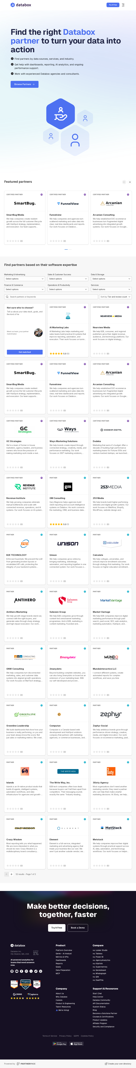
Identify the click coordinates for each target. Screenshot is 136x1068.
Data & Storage (97, 274)
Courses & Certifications (103, 1017)
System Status (99, 1007)
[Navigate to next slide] (130, 182)
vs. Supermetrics (100, 967)
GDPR (76, 1036)
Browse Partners (22, 84)
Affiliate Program (100, 1023)
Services (95, 285)
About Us (60, 993)
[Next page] (11, 874)
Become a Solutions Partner (105, 1013)
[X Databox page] (31, 971)
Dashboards (61, 960)
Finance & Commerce (13, 285)
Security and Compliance (103, 1027)
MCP (58, 973)
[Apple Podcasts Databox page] (40, 971)
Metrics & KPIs (62, 957)
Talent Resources (63, 1007)
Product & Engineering (65, 1003)
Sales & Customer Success (59, 274)
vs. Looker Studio (100, 950)
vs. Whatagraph (99, 973)
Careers (59, 1000)
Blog (95, 1010)
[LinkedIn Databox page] (12, 971)
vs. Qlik (96, 977)
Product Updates (100, 1020)
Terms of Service (49, 1036)
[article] (24, 218)
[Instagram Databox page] (26, 971)
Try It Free (113, 5)
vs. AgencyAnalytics (101, 960)
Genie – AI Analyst (64, 953)
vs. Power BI (98, 957)
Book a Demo (78, 927)
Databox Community (101, 1000)
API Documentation (101, 1003)
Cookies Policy (87, 1036)
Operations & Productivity (59, 285)
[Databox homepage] (123, 5)
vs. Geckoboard (99, 970)
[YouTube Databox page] (17, 971)
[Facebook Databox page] (21, 971)
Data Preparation (63, 970)
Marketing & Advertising (14, 274)
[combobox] (24, 278)
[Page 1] (66, 249)
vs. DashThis (98, 980)
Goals (58, 967)
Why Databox (61, 997)
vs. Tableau (97, 953)
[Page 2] (70, 249)
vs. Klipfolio (98, 963)
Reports (59, 963)
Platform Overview (64, 950)
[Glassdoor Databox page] (36, 971)
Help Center (98, 997)
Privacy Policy (65, 1036)
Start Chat (97, 993)
